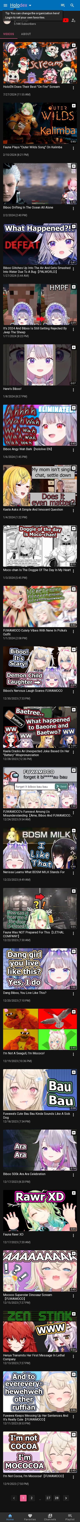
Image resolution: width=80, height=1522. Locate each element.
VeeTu (18, 16)
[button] (21, 5)
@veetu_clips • (22, 20)
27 (48, 1498)
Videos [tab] (8, 34)
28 (56, 1498)
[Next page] (66, 1498)
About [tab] (26, 34)
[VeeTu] (7, 20)
